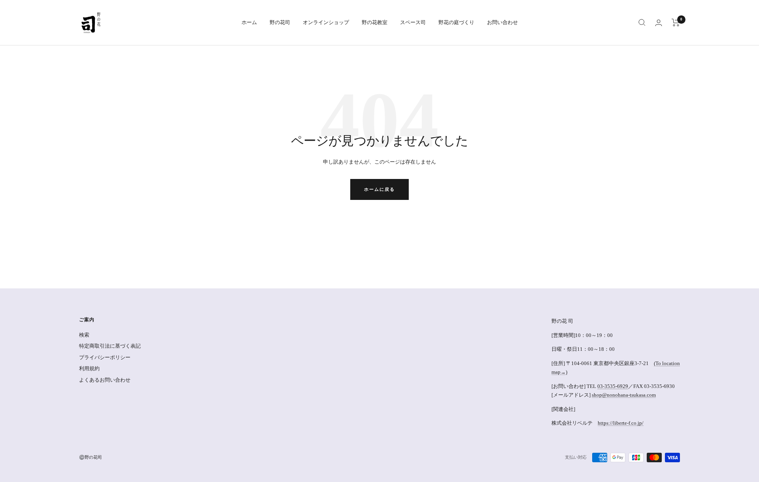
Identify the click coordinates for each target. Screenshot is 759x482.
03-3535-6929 (612, 386)
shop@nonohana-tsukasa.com (624, 395)
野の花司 (280, 22)
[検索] (642, 22)
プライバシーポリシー (104, 357)
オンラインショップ (326, 22)
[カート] (676, 22)
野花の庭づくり (456, 22)
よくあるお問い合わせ (104, 380)
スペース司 (413, 22)
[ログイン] (658, 22)
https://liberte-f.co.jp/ (621, 423)
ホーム (249, 22)
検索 (84, 335)
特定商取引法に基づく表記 (110, 346)
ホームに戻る (379, 189)
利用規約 (89, 368)
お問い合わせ (502, 22)
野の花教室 (374, 22)
